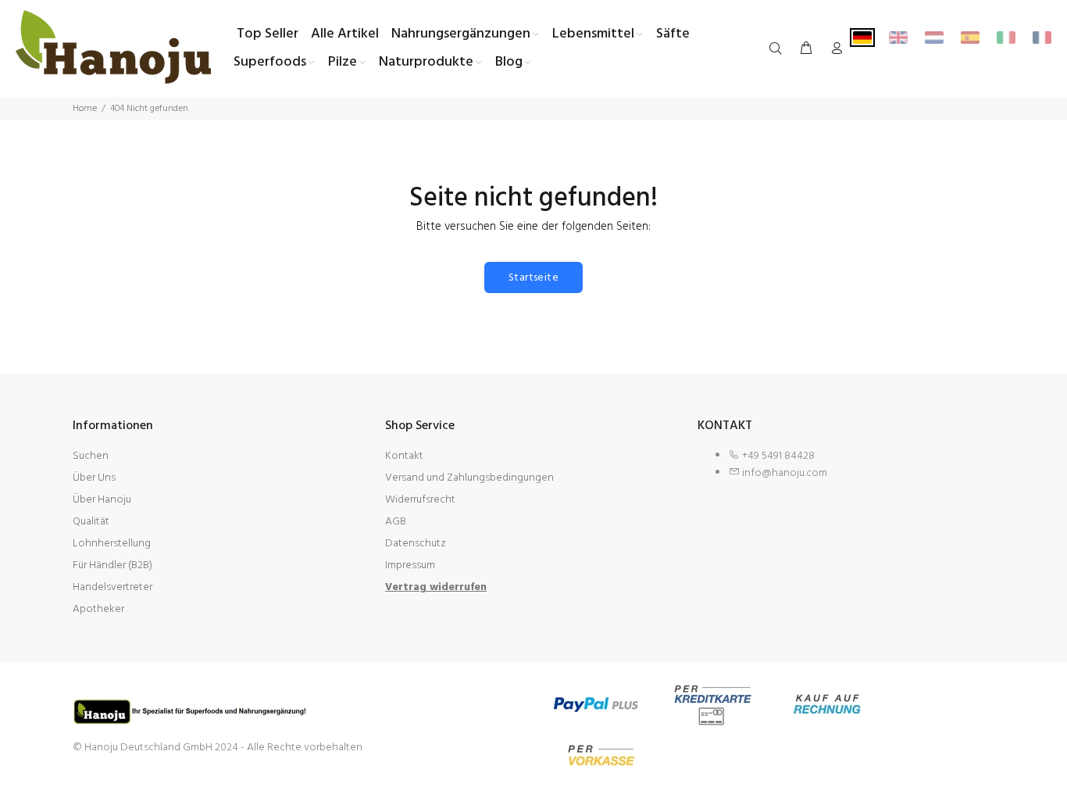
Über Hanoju (102, 500)
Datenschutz (415, 544)
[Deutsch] (862, 37)
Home (85, 108)
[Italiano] (1006, 37)
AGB (395, 522)
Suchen (91, 456)
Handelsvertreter (112, 587)
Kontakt (404, 456)
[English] (898, 37)
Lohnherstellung (112, 544)
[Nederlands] (934, 37)
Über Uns (94, 478)
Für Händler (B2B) (112, 565)
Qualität (91, 522)
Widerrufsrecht (420, 500)
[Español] (970, 37)
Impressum (410, 565)
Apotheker (98, 609)
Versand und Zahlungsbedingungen (469, 478)
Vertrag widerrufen (436, 587)
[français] (1042, 37)
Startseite (533, 278)
